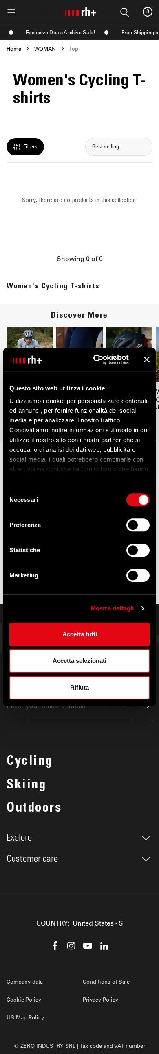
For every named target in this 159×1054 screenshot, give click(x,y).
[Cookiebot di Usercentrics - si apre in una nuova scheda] (96, 359)
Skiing (26, 785)
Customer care (32, 859)
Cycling (30, 762)
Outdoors (34, 808)
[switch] (138, 524)
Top (73, 48)
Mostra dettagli (112, 608)
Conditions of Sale (106, 981)
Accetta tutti (79, 634)
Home (14, 48)
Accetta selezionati (79, 660)
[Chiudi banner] (147, 359)
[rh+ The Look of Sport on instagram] (71, 946)
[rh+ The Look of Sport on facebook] (55, 946)
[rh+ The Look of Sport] (79, 10)
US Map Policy (25, 1017)
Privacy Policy (100, 999)
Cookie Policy (24, 999)
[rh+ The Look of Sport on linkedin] (104, 946)
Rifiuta (79, 687)
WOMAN (45, 48)
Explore (19, 838)
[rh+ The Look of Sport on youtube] (88, 946)
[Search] (46, 11)
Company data (25, 981)
